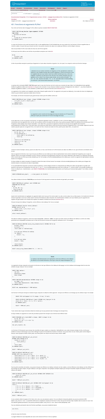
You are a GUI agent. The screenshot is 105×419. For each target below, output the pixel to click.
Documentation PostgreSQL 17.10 (19, 17)
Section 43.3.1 (59, 199)
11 (42, 10)
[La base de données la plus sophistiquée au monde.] (87, 4)
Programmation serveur (36, 17)
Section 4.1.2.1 (61, 88)
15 (25, 10)
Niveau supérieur (52, 19)
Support (65, 8)
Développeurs (51, 8)
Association (43, 8)
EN (55, 10)
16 (24, 10)
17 (22, 10)
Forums (36, 8)
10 (44, 10)
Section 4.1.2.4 (32, 87)
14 (27, 10)
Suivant (92, 19)
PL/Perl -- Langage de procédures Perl (52, 17)
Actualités (19, 8)
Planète (59, 8)
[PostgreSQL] (18, 4)
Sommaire (52, 21)
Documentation (28, 8)
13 (39, 10)
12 (41, 10)
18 (20, 10)
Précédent (14, 19)
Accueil (13, 8)
